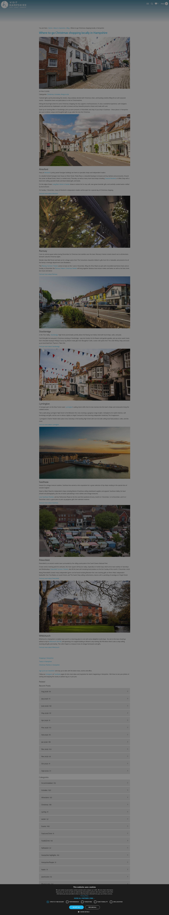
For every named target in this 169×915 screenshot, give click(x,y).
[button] (84, 898)
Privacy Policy (84, 896)
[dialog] (84, 899)
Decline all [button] (92, 907)
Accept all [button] (76, 907)
